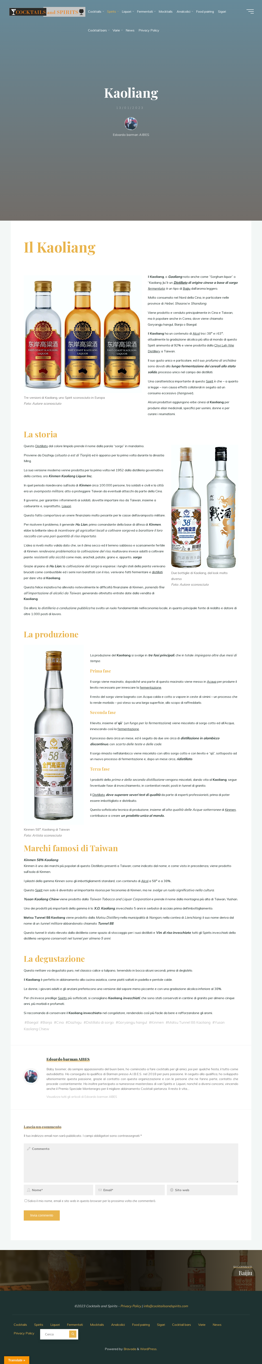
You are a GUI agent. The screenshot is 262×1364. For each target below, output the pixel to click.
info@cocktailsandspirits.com (165, 1306)
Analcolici (118, 1325)
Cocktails (20, 1325)
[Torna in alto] (246, 1348)
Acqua (211, 681)
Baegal (32, 1022)
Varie (202, 1325)
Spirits (62, 998)
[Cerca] (72, 1334)
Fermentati (75, 1325)
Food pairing (141, 1325)
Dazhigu (74, 1022)
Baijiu (186, 288)
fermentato (156, 288)
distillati (157, 572)
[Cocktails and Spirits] (47, 11)
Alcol (196, 333)
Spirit (209, 381)
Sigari (161, 1325)
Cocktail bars (181, 1325)
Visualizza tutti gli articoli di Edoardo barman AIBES (81, 1097)
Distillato (180, 282)
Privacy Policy (131, 1306)
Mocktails (97, 1325)
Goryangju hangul (132, 1022)
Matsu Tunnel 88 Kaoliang (189, 1022)
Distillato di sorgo (100, 1022)
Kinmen (230, 810)
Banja (47, 1022)
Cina (60, 1022)
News (217, 1325)
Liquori (66, 506)
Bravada (129, 1349)
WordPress (148, 1349)
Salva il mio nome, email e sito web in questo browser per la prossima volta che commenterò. (92, 1201)
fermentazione (150, 687)
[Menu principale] (250, 11)
